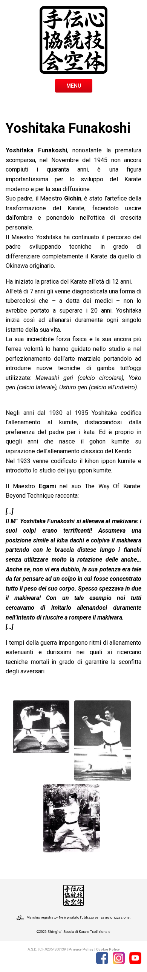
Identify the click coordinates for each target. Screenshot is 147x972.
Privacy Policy (81, 949)
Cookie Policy (108, 949)
